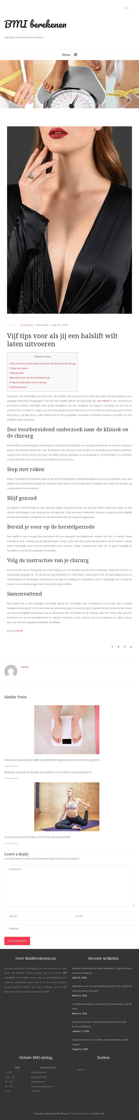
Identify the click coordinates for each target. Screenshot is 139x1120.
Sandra (28, 324)
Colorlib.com (98, 1113)
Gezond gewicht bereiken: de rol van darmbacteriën (37, 837)
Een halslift (103, 400)
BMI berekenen (35, 24)
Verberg (46, 356)
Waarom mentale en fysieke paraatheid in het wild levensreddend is (48, 772)
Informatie (42, 324)
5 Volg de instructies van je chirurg (27, 382)
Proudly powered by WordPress (51, 1113)
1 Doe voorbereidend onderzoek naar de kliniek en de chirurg (42, 363)
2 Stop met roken (18, 368)
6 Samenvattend (18, 387)
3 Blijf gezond (16, 373)
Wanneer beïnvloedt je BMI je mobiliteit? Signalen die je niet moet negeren (52, 759)
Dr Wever (18, 630)
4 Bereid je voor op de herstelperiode (29, 377)
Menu (66, 54)
